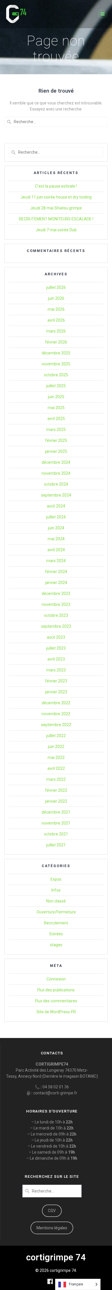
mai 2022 (56, 757)
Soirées (56, 934)
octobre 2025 (56, 375)
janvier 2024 (56, 582)
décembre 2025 (56, 353)
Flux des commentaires (56, 1001)
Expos (56, 879)
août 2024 (56, 506)
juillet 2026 (56, 287)
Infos (56, 890)
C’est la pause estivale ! (56, 186)
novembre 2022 (56, 713)
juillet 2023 (56, 648)
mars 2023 (56, 670)
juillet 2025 (56, 385)
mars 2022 (56, 779)
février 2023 (56, 681)
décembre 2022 (56, 703)
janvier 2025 (56, 451)
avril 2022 (56, 768)
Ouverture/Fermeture (56, 912)
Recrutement (56, 923)
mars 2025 (56, 429)
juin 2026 (56, 298)
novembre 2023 (56, 604)
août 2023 (56, 637)
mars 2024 (56, 560)
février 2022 (56, 790)
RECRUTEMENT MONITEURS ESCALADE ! (56, 219)
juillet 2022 (56, 735)
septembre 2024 (56, 495)
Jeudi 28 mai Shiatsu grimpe (56, 208)
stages (56, 944)
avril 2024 (56, 549)
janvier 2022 (56, 801)
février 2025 (56, 440)
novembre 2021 (56, 823)
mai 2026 (56, 309)
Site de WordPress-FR (56, 1012)
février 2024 (56, 571)
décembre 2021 (56, 812)
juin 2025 (56, 396)
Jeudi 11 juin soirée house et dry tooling (56, 197)
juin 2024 (56, 528)
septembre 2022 (56, 724)
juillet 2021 (56, 845)
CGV (52, 1210)
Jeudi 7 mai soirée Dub (56, 230)
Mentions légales (51, 1228)
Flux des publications (56, 990)
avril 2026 (56, 320)
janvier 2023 (56, 692)
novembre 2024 (56, 473)
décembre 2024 (56, 462)
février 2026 (56, 342)
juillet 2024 (56, 517)
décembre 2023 (56, 593)
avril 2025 (56, 418)
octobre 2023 (56, 615)
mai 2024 (56, 539)
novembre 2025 (56, 364)
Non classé (56, 901)
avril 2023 (56, 659)
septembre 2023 (56, 626)
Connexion (56, 979)
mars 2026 (56, 331)
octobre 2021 (56, 834)
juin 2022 (56, 746)
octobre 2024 (56, 484)
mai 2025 (56, 407)
